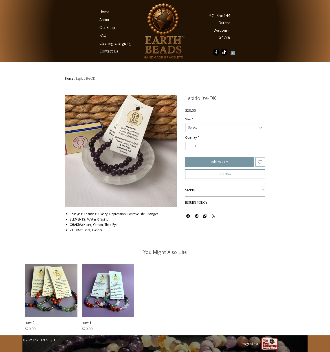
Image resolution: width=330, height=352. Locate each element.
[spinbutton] (195, 146)
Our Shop (107, 27)
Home (104, 11)
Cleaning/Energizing (110, 43)
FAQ (102, 35)
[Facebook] (216, 52)
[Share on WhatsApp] (205, 216)
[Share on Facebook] (188, 216)
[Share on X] (213, 216)
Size (189, 119)
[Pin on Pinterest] (196, 216)
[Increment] (202, 146)
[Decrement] (188, 146)
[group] (165, 298)
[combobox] (225, 127)
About (104, 19)
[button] (232, 52)
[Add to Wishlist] (260, 162)
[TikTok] (224, 52)
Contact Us (108, 51)
